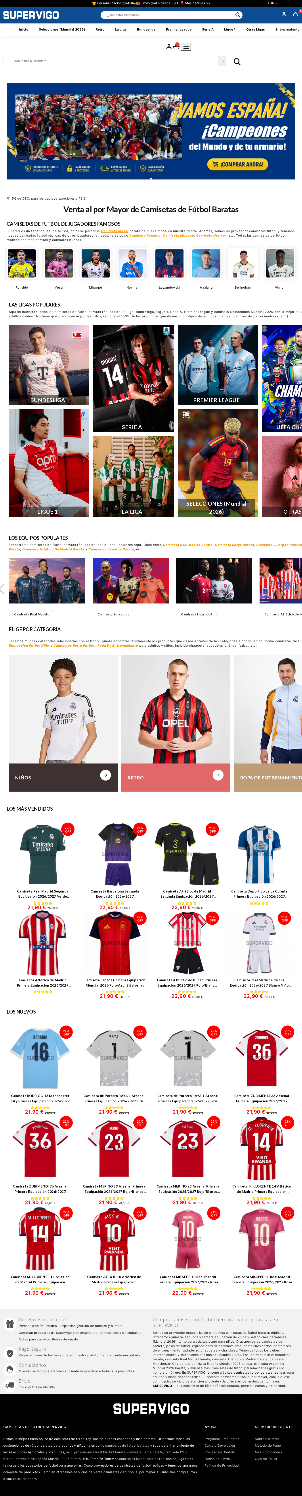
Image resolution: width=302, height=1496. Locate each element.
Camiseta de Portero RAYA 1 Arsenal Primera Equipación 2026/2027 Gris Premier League (114, 1101)
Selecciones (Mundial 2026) (62, 29)
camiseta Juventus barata (111, 549)
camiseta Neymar (211, 235)
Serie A (208, 29)
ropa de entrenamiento (117, 645)
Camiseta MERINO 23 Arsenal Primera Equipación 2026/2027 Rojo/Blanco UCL (114, 1191)
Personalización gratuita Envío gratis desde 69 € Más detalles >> (153, 3)
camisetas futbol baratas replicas (145, 1459)
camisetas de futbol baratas (127, 1445)
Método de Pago (268, 1445)
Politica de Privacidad (222, 1465)
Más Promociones (268, 1452)
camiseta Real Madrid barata (188, 545)
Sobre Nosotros (267, 1439)
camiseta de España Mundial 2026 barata (48, 1459)
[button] (31, 614)
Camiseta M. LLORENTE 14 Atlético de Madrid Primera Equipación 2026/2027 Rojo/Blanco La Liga (261, 1191)
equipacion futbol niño (29, 645)
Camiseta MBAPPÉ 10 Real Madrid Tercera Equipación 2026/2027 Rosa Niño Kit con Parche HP (188, 1282)
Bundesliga (146, 29)
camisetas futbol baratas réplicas (259, 1372)
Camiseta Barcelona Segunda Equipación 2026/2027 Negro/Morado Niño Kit (115, 896)
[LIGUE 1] (49, 463)
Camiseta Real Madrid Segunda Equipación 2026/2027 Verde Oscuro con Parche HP (42, 896)
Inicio (24, 29)
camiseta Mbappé (178, 235)
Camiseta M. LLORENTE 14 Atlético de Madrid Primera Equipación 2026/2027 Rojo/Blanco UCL (40, 1282)
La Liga (121, 29)
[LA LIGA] (133, 476)
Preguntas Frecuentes (222, 1439)
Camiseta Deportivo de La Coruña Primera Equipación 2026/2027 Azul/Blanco (259, 896)
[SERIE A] (133, 378)
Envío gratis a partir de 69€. (34, 198)
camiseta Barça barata (234, 545)
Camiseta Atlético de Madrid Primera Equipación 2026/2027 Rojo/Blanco (43, 985)
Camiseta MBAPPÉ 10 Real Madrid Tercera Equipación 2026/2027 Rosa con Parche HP (262, 1282)
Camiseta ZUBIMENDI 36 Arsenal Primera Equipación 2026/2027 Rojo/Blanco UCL (40, 1191)
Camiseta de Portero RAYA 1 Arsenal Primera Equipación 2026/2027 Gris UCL (187, 1101)
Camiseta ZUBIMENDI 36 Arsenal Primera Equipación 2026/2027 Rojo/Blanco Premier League (261, 1101)
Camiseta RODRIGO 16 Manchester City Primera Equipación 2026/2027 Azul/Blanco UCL (40, 1101)
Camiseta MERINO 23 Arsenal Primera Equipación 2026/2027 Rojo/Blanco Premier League (188, 1191)
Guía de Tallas (266, 1459)
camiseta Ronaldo (145, 235)
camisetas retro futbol (74, 645)
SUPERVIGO (162, 1386)
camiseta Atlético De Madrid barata (53, 549)
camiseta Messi (114, 231)
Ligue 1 (230, 29)
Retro (100, 29)
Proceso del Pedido (220, 1452)
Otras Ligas (255, 29)
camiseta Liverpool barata (279, 545)
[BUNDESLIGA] (49, 365)
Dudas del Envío (217, 1459)
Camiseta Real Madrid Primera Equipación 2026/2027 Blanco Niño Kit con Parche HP (259, 985)
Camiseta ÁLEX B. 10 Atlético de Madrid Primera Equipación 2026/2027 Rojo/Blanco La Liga (114, 1282)
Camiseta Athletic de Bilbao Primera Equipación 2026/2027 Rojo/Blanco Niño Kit (187, 985)
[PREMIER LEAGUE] (218, 365)
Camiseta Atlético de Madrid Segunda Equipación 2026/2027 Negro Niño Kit (187, 896)
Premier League (178, 29)
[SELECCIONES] (218, 463)
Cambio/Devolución (220, 1445)
